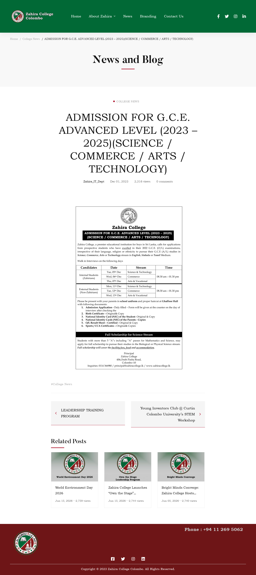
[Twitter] (227, 16)
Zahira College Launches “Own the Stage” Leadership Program (127, 493)
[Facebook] (218, 16)
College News (31, 39)
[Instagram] (235, 16)
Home (14, 39)
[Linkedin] (244, 16)
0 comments (164, 181)
